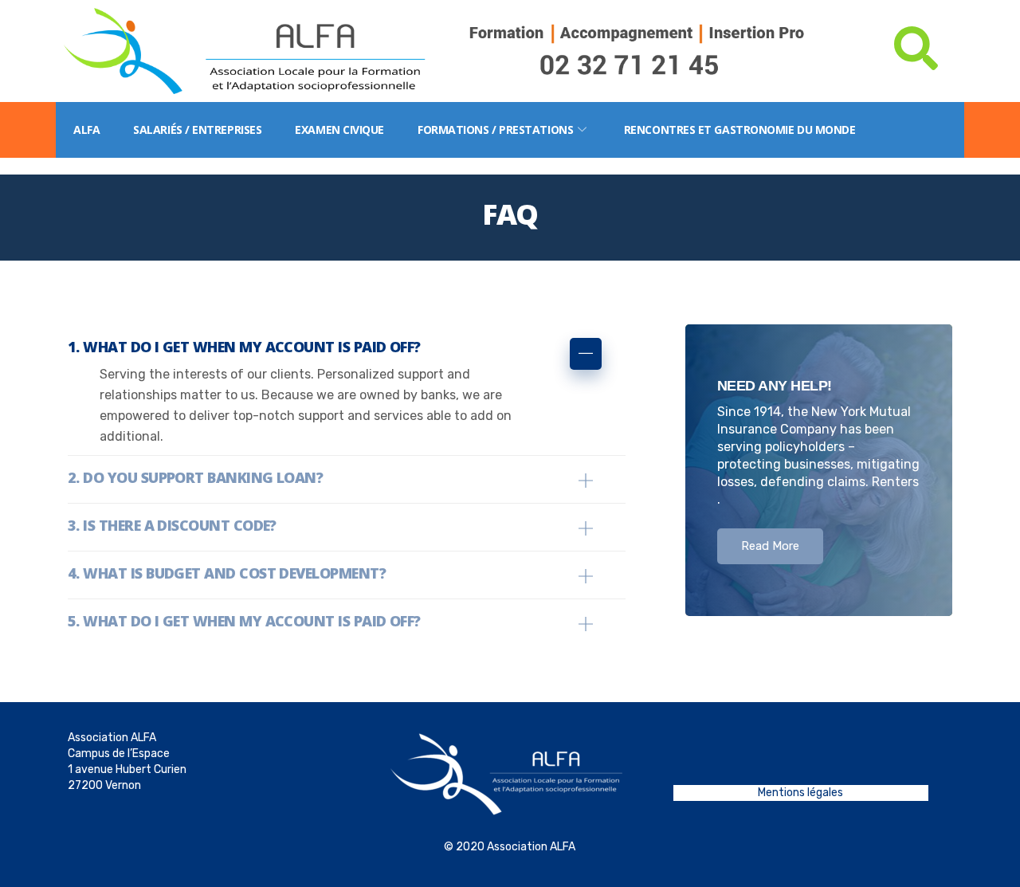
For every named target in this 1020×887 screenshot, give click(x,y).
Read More (770, 546)
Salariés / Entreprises (197, 129)
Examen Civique (339, 129)
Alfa (86, 129)
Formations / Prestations (495, 129)
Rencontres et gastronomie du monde (740, 129)
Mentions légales (800, 792)
